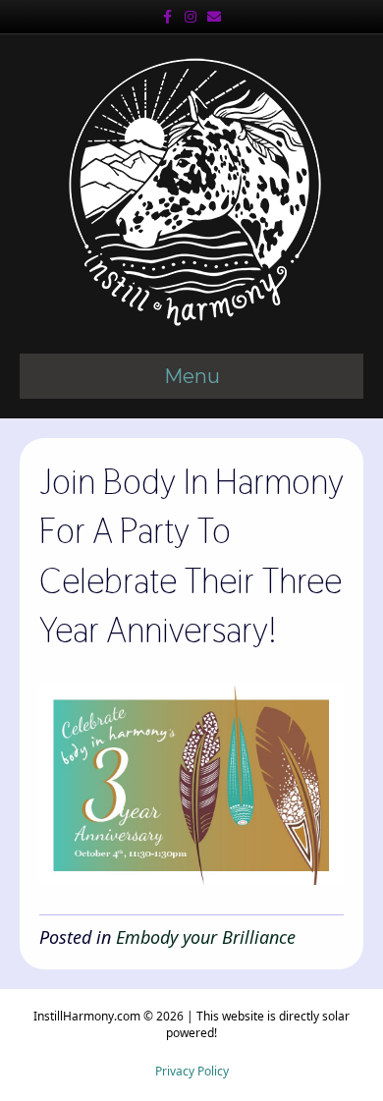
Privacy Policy (192, 1071)
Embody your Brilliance (206, 937)
